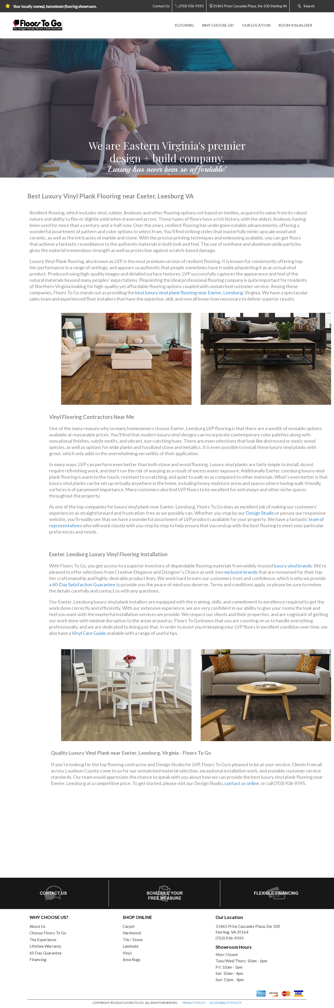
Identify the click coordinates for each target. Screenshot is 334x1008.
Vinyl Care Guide (89, 633)
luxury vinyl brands (293, 566)
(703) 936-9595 (230, 938)
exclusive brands (241, 572)
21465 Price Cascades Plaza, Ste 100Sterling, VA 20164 (248, 929)
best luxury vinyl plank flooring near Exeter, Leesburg (189, 292)
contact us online (241, 783)
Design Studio (260, 513)
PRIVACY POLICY (194, 1003)
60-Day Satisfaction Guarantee (83, 584)
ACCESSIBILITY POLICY (226, 1003)
